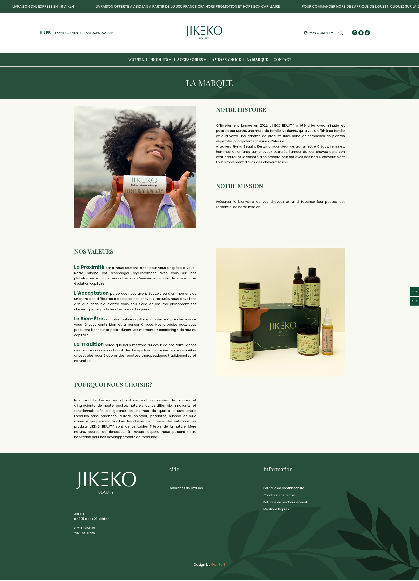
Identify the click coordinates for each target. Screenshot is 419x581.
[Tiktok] (367, 32)
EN (42, 32)
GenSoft (218, 564)
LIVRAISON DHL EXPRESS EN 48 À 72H (32, 6)
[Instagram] (354, 32)
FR (48, 32)
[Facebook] (361, 32)
